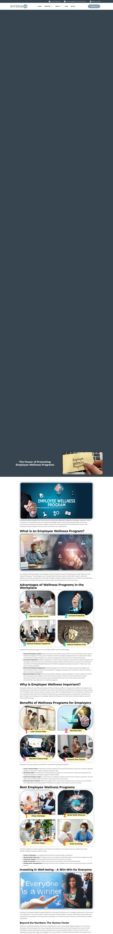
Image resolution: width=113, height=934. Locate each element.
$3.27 (29, 680)
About (57, 6)
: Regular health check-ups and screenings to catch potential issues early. (51, 861)
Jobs (66, 6)
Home (40, 6)
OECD (89, 655)
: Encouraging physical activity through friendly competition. (48, 855)
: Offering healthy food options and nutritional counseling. (47, 859)
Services (47, 6)
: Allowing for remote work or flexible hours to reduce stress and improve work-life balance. (57, 864)
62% (56, 664)
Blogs (73, 6)
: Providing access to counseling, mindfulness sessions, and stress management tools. (57, 857)
